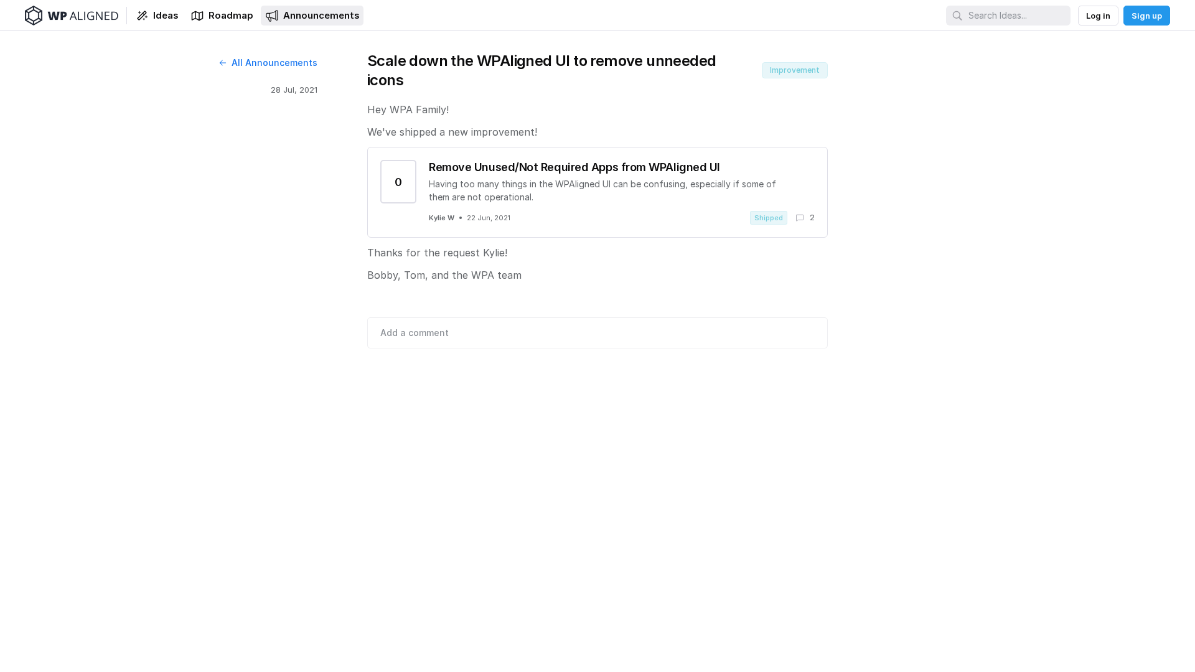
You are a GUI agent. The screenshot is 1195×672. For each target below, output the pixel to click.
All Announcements (274, 62)
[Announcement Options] (841, 61)
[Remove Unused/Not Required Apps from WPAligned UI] (597, 192)
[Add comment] (597, 333)
